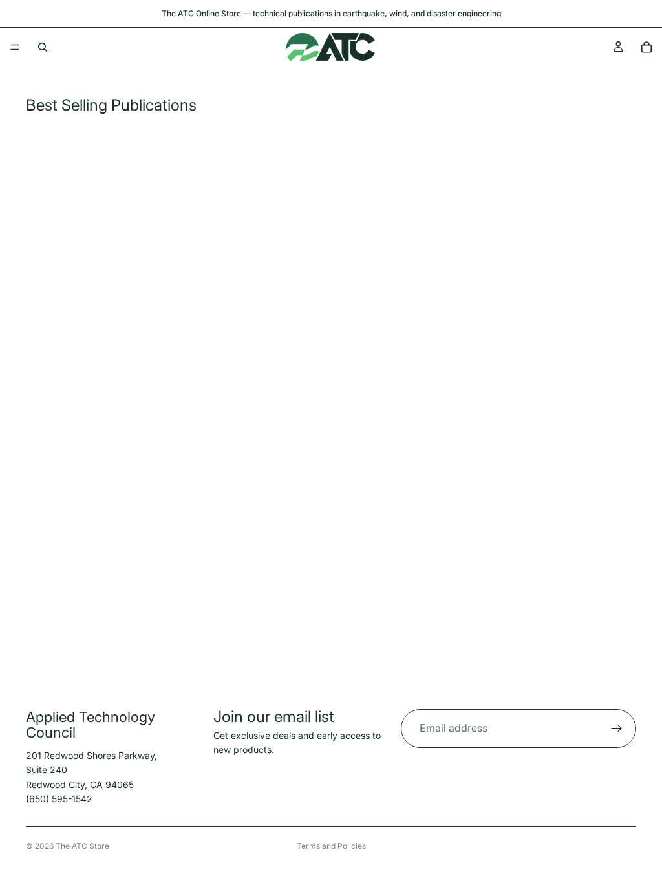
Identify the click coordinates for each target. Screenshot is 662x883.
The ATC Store (82, 846)
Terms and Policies (331, 846)
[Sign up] (616, 728)
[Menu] (15, 47)
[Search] (42, 47)
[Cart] (646, 47)
